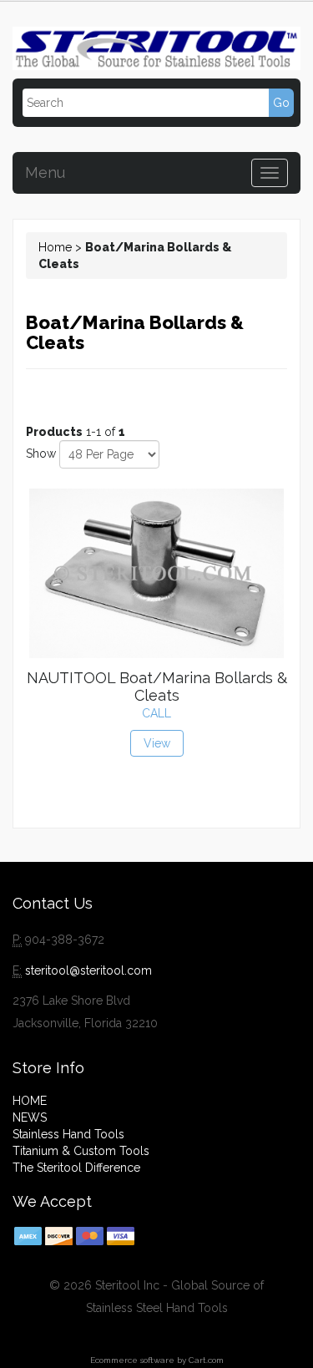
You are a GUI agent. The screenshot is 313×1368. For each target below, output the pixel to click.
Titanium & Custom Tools (81, 1151)
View (157, 743)
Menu (45, 172)
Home (55, 247)
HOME (30, 1100)
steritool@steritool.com (88, 970)
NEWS (30, 1117)
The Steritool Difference (76, 1167)
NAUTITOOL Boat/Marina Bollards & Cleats (157, 686)
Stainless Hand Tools (68, 1134)
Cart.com (206, 1360)
